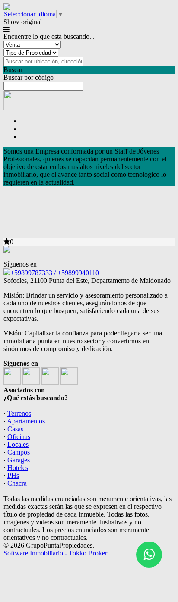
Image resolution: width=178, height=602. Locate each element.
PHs (13, 475)
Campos (18, 452)
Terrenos (19, 413)
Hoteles (17, 467)
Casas (15, 429)
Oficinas (18, 436)
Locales (18, 444)
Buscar (12, 69)
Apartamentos (26, 421)
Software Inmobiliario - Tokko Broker (55, 553)
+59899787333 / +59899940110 (54, 272)
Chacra (17, 483)
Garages (18, 460)
